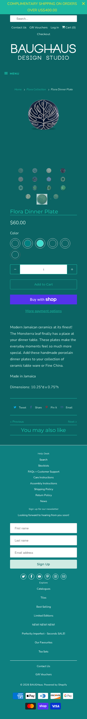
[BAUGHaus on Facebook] (31, 576)
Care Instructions (43, 477)
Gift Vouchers (38, 27)
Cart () (70, 27)
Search (43, 459)
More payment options (43, 311)
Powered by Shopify (55, 684)
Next (71, 422)
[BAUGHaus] (43, 54)
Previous (18, 422)
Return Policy (43, 495)
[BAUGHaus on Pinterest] (47, 576)
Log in (55, 27)
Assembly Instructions (43, 483)
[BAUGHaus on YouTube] (39, 576)
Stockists (43, 465)
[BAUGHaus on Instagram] (55, 576)
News (43, 501)
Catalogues (43, 589)
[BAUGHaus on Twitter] (23, 576)
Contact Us (18, 27)
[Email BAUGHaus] (63, 576)
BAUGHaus (36, 684)
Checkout (43, 34)
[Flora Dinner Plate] (43, 114)
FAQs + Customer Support (43, 471)
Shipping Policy (43, 489)
